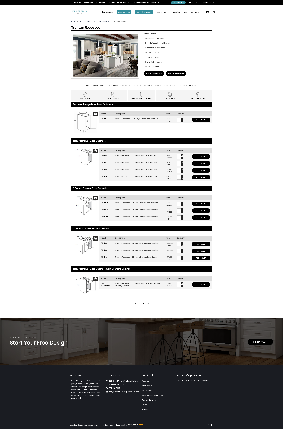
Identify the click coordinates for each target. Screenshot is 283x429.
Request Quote (208, 2)
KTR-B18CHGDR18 (105, 284)
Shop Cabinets (84, 21)
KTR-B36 (104, 250)
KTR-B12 (104, 155)
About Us (145, 381)
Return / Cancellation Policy (152, 395)
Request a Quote (260, 341)
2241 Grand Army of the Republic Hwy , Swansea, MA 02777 (140, 2)
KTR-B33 (104, 243)
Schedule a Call (178, 3)
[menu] (152, 14)
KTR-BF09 (104, 119)
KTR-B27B (104, 209)
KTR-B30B (104, 216)
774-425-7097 (77, 2)
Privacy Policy (147, 386)
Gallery (144, 405)
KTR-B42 (104, 257)
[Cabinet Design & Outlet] (80, 12)
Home (73, 21)
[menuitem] (107, 14)
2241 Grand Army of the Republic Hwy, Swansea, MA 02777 (123, 382)
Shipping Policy (147, 390)
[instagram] (208, 425)
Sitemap (145, 409)
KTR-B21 (104, 176)
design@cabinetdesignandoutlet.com (100, 2)
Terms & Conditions (149, 400)
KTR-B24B (104, 203)
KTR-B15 (104, 162)
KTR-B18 (104, 169)
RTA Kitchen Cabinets (101, 21)
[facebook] (211, 425)
